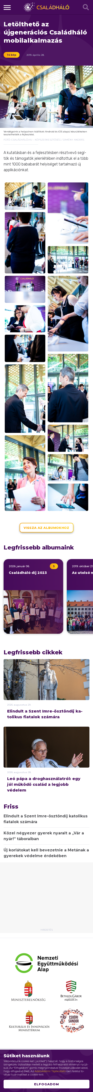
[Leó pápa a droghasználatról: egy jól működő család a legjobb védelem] (46, 762)
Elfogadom (46, 1084)
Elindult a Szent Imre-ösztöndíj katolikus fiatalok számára (45, 714)
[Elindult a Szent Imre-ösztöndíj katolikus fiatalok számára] (46, 688)
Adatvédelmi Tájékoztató (50, 1071)
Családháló (46, 7)
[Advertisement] (46, 897)
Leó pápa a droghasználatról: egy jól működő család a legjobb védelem (43, 784)
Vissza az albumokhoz (46, 528)
